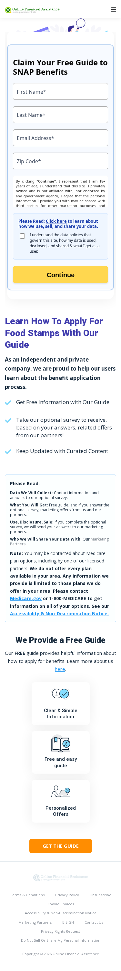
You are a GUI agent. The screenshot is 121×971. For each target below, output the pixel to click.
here (60, 669)
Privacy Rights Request (60, 931)
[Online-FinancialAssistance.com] (60, 877)
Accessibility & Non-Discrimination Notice (60, 912)
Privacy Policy (67, 894)
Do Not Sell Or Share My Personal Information (60, 940)
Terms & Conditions (27, 894)
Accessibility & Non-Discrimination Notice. (59, 613)
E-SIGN (68, 922)
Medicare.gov (26, 598)
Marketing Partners (35, 922)
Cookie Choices (60, 903)
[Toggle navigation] (114, 9)
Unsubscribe (100, 894)
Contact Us (94, 922)
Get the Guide (61, 846)
